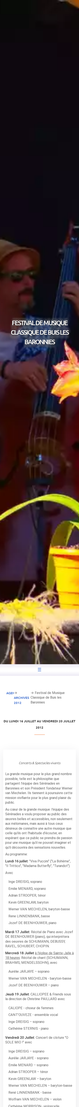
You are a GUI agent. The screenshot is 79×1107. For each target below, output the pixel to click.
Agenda (12, 693)
